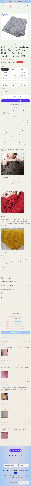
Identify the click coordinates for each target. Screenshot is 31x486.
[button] (3, 6)
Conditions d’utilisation (23, 479)
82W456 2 (14, 82)
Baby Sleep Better (9, 475)
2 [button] (13, 443)
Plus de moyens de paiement (15, 104)
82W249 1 (13, 69)
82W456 (14, 79)
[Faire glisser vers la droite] (18, 44)
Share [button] (4, 297)
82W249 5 (23, 72)
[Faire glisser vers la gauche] (12, 44)
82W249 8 (23, 75)
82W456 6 (23, 85)
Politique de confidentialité (10, 479)
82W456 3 (23, 82)
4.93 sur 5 (19, 316)
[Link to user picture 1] (4, 352)
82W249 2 (22, 69)
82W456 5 (14, 85)
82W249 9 (5, 79)
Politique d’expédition (12, 482)
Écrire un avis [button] (15, 332)
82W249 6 (5, 75)
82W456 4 (5, 85)
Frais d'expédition (4, 64)
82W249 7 (14, 75)
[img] (4, 341)
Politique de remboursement (18, 477)
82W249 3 (5, 72)
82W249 (5, 69)
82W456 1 (5, 82)
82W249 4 (14, 72)
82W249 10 (23, 79)
